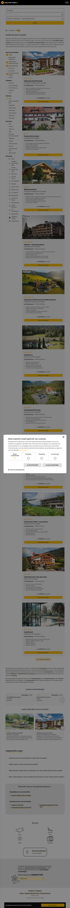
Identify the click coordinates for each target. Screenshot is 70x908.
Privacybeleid (24, 450)
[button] (16, 470)
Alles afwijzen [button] (32, 465)
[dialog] (35, 454)
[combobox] (63, 437)
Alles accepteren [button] (52, 465)
